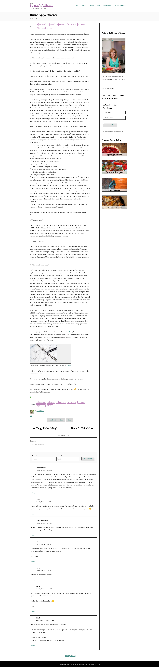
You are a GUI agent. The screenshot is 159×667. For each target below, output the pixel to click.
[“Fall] (114, 185)
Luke (69, 420)
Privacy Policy (70, 655)
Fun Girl (69, 332)
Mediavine (97, 664)
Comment (33, 441)
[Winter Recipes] (114, 202)
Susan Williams (40, 410)
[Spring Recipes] (114, 149)
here (69, 365)
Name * (34, 456)
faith (61, 420)
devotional (52, 420)
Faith (31, 415)
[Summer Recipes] (114, 167)
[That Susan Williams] (41, 6)
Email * (59, 456)
